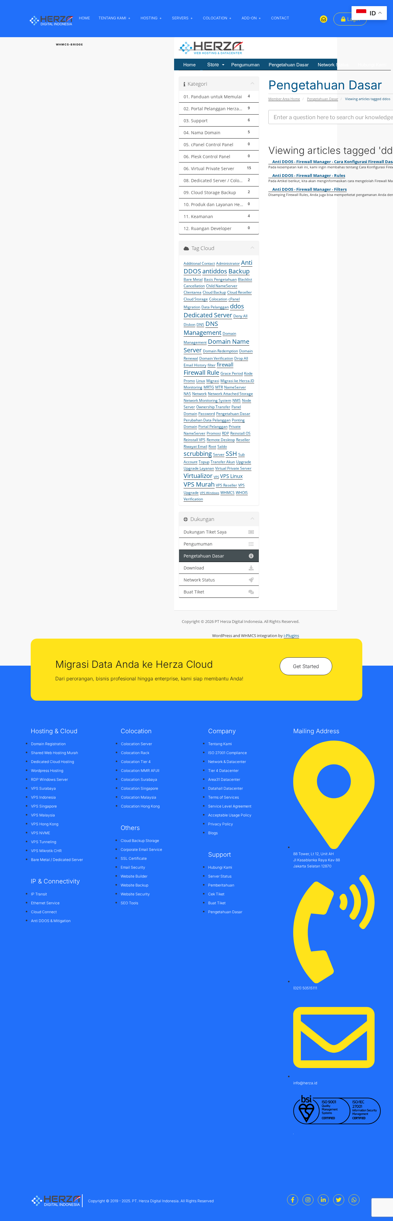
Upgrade (243, 461)
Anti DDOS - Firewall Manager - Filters (309, 189)
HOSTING (149, 18)
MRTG (209, 387)
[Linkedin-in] (323, 1199)
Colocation (218, 299)
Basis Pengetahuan (220, 279)
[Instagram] (307, 1199)
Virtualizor (198, 476)
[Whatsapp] (354, 1199)
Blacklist (245, 279)
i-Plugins (291, 635)
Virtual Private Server (233, 468)
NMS (236, 400)
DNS (200, 324)
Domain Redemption (220, 351)
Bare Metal (193, 279)
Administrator (228, 263)
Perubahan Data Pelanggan (207, 420)
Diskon (189, 324)
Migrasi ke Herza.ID (237, 380)
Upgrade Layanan (199, 468)
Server (218, 454)
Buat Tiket (194, 592)
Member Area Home (284, 98)
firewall (225, 364)
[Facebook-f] (292, 1199)
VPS (216, 477)
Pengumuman (245, 64)
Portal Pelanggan (213, 426)
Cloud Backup (214, 292)
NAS (187, 393)
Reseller (243, 439)
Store (214, 64)
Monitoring (193, 387)
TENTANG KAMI (112, 18)
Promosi (214, 433)
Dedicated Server (208, 315)
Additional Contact (199, 263)
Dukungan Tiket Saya (205, 532)
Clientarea (192, 292)
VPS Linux (231, 476)
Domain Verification (216, 358)
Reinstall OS (240, 433)
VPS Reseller (226, 485)
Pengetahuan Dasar (289, 64)
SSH (231, 453)
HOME (84, 18)
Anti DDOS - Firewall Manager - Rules (308, 175)
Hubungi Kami (372, 64)
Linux (200, 380)
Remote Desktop (221, 439)
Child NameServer (221, 285)
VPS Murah (199, 484)
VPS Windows (209, 493)
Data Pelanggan (215, 307)
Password (206, 413)
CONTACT (280, 18)
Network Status (333, 64)
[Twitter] (338, 1199)
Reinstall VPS (194, 439)
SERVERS (180, 18)
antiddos (214, 271)
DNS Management (202, 328)
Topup (204, 461)
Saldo (222, 446)
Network (199, 393)
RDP (225, 433)
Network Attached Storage (230, 393)
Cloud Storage (196, 299)
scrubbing (198, 453)
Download (194, 568)
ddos (237, 306)
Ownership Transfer (213, 406)
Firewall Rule (201, 372)
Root (212, 446)
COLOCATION (215, 18)
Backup (239, 271)
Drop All (241, 358)
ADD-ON (249, 18)
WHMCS (227, 492)
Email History (195, 365)
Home (189, 64)
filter (212, 365)
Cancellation (194, 285)
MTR (219, 387)
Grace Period (231, 373)
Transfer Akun (223, 461)
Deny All (240, 316)
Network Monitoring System (207, 400)
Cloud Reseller (239, 292)
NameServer (235, 387)
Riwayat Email (195, 446)
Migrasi (212, 380)
